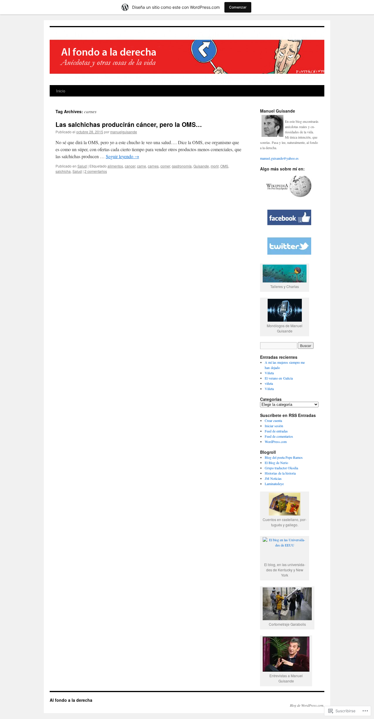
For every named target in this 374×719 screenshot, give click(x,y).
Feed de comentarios (279, 436)
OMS (224, 165)
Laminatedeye (274, 483)
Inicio (60, 91)
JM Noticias (273, 478)
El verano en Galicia (279, 378)
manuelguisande (123, 131)
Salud (82, 165)
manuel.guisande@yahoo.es (279, 158)
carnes (153, 165)
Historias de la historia (280, 473)
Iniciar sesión (274, 425)
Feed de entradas (276, 431)
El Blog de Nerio (276, 462)
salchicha (63, 171)
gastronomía (182, 165)
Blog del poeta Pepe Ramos (284, 457)
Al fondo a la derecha (71, 700)
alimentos (115, 165)
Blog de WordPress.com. (307, 705)
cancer (130, 165)
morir (215, 165)
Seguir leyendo (122, 156)
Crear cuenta (273, 420)
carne (141, 165)
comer (165, 165)
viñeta (269, 383)
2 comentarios (95, 171)
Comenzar (238, 7)
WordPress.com (276, 441)
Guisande (201, 165)
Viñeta (269, 372)
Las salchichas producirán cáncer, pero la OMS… (129, 124)
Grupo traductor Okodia (281, 467)
